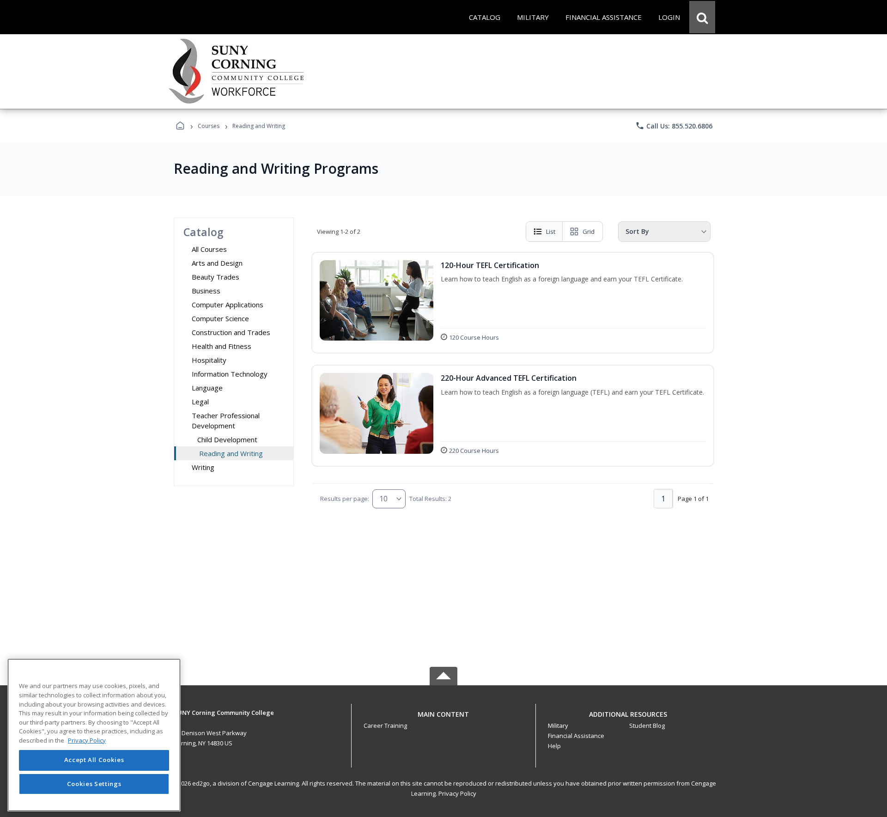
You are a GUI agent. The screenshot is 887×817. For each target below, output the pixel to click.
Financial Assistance (576, 736)
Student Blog (647, 725)
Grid (589, 231)
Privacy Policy (457, 793)
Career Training (385, 725)
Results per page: (344, 498)
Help (554, 746)
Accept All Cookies (94, 760)
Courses (208, 126)
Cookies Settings (94, 784)
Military (558, 725)
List (550, 231)
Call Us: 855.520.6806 (673, 125)
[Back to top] (443, 719)
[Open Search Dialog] (702, 17)
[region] (94, 734)
